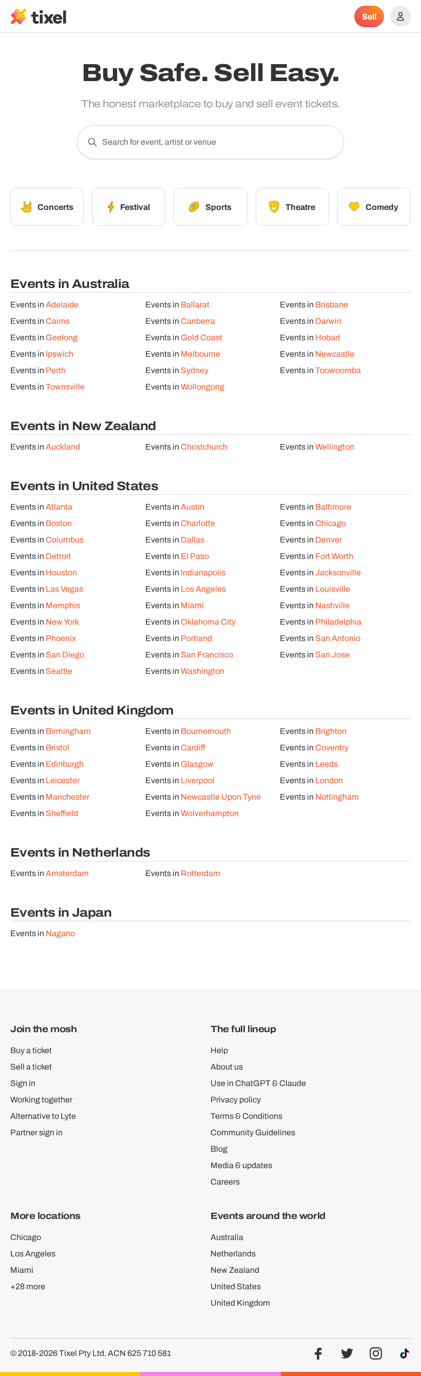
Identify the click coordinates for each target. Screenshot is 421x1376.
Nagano (60, 933)
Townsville (65, 387)
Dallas (192, 540)
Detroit (58, 556)
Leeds (326, 764)
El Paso (195, 556)
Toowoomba (338, 370)
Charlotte (198, 523)
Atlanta (59, 507)
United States (235, 1286)
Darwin (328, 321)
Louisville (332, 589)
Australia (226, 1237)
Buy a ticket (31, 1050)
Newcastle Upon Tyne (221, 797)
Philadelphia (338, 622)
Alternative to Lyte (43, 1116)
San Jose (332, 655)
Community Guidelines (252, 1132)
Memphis (63, 605)
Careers (225, 1182)
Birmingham (68, 731)
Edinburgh (65, 764)
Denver (328, 540)
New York (62, 622)
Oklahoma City (208, 622)
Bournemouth (206, 731)
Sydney (194, 370)
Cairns (58, 321)
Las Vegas (64, 589)
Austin (192, 507)
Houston (61, 572)
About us (226, 1067)
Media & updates (241, 1165)
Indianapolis (203, 572)
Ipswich (59, 354)
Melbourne (200, 354)
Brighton (331, 731)
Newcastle (334, 354)
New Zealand (234, 1270)
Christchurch (204, 447)
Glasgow (197, 764)
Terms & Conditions (246, 1116)
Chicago (330, 523)
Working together (41, 1100)
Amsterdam (67, 873)
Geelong (62, 337)
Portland (196, 638)
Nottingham (337, 797)
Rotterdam (200, 873)
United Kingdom (240, 1303)
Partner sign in (36, 1132)
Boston (59, 523)
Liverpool (198, 780)
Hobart (327, 337)
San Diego (65, 655)
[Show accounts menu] (400, 16)
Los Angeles (203, 589)
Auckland (63, 447)
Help (219, 1050)
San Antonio (337, 638)
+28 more (27, 1286)
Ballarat (195, 305)
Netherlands (233, 1253)
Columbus (65, 540)
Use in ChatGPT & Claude (258, 1083)
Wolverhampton (210, 813)
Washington (202, 671)
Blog (218, 1149)
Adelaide (62, 305)
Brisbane (331, 305)
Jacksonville (338, 572)
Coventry (332, 747)
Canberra (198, 321)
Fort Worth (334, 556)
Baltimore (333, 507)
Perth (56, 370)
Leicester (63, 780)
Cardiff (193, 747)
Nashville (332, 605)
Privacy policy (235, 1100)
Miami (192, 605)
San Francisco (207, 655)
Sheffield (62, 813)
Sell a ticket (31, 1067)
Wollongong (202, 387)
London (329, 780)
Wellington (334, 447)
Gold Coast (201, 337)
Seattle (59, 671)
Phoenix (61, 638)
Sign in (22, 1083)
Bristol (57, 747)
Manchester (67, 797)
